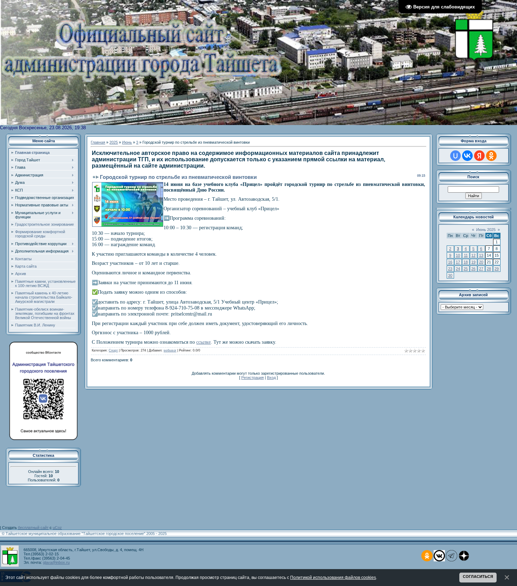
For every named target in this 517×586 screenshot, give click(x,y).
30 (450, 275)
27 (481, 269)
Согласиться (478, 576)
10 (458, 255)
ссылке (203, 342)
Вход (271, 377)
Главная (98, 142)
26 (473, 269)
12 (473, 255)
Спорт (113, 350)
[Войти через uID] (455, 155)
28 (489, 269)
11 (466, 255)
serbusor (170, 350)
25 (466, 269)
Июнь (127, 142)
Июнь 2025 (486, 229)
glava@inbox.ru (56, 562)
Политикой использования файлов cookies (333, 577)
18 (466, 262)
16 (450, 262)
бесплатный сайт (33, 527)
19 (473, 262)
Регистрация (252, 377)
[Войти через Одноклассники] (491, 155)
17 (458, 262)
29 (496, 269)
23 (450, 269)
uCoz (57, 527)
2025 (113, 142)
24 (458, 269)
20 (481, 262)
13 (481, 255)
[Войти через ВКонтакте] (467, 155)
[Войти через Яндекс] (479, 155)
